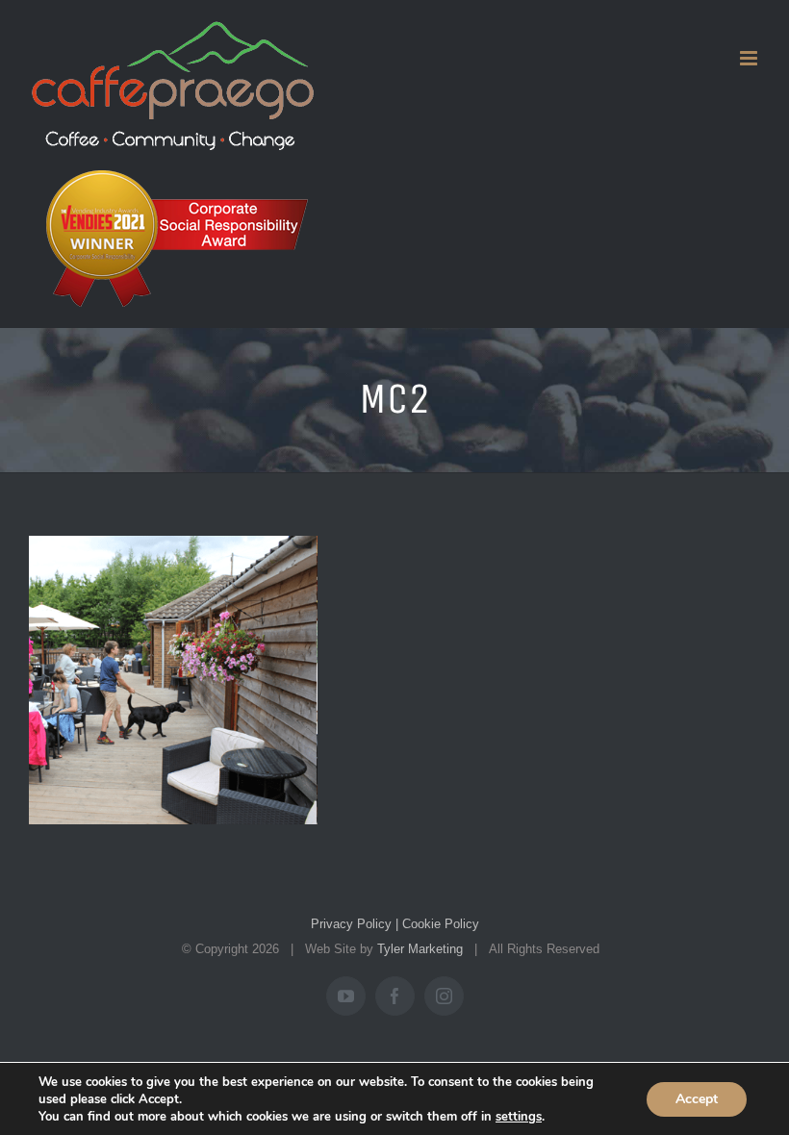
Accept (696, 1099)
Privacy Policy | (354, 924)
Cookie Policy (438, 924)
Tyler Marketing (420, 949)
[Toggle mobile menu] (750, 58)
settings (519, 1116)
